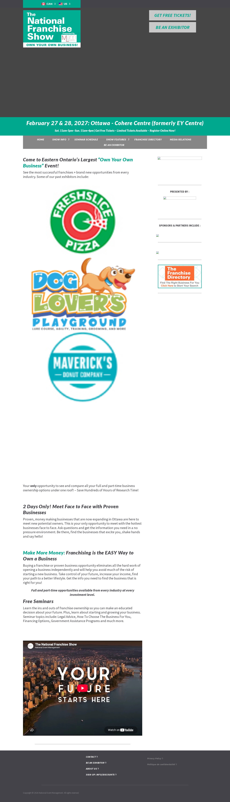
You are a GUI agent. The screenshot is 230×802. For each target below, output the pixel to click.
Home (40, 139)
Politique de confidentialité (161, 764)
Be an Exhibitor (114, 145)
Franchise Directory (148, 139)
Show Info (59, 139)
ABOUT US (91, 768)
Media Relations (180, 139)
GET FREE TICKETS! (172, 15)
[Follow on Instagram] (185, 3)
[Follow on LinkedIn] (192, 3)
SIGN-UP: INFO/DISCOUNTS (100, 774)
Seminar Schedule (86, 139)
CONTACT (91, 756)
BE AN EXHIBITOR (172, 27)
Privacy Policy (154, 758)
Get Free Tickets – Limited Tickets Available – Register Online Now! (135, 130)
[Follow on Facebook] (179, 3)
